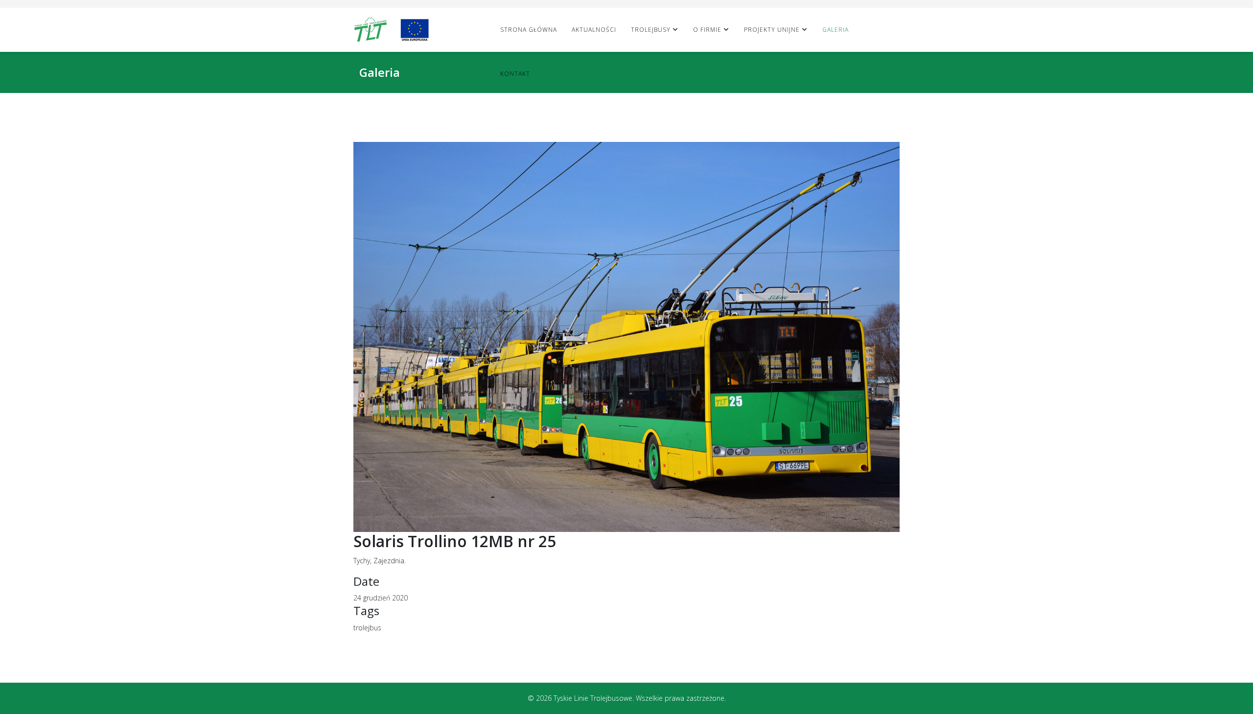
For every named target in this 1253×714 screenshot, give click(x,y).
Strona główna (528, 29)
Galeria (835, 29)
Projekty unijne (772, 29)
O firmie (707, 29)
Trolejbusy (651, 29)
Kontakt (515, 73)
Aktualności (594, 29)
